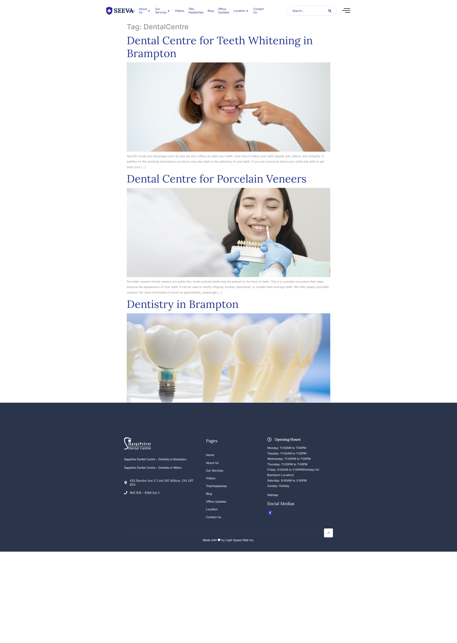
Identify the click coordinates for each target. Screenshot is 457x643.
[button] (346, 10)
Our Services (162, 10)
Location (240, 10)
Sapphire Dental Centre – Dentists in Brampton (155, 459)
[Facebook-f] (270, 513)
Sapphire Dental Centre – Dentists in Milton (153, 467)
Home (131, 10)
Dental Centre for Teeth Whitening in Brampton (220, 47)
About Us (144, 10)
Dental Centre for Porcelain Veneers (217, 178)
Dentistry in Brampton (182, 304)
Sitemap (272, 495)
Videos (179, 10)
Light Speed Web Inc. (240, 540)
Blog (211, 10)
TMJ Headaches (195, 10)
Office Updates (223, 10)
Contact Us (258, 10)
